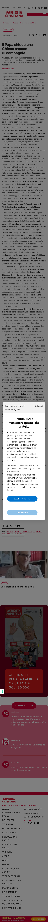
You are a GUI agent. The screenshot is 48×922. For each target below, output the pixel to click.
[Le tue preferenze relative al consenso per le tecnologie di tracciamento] (2, 691)
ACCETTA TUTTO (22, 499)
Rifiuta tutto (22, 512)
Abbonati (39, 406)
